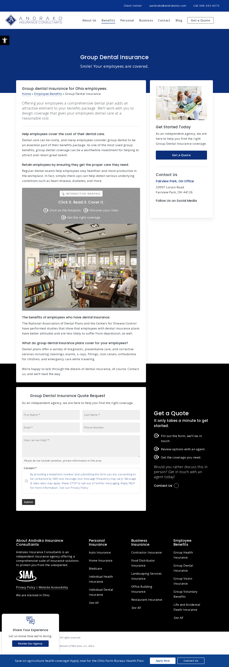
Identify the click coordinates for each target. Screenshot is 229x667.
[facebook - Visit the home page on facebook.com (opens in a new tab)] (204, 637)
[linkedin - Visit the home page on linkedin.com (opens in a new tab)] (211, 637)
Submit (28, 502)
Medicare (95, 569)
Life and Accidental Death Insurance (187, 607)
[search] (222, 20)
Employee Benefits (48, 94)
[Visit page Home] (33, 20)
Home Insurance (100, 560)
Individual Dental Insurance (101, 592)
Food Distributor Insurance (143, 563)
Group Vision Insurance (183, 581)
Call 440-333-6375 (206, 5)
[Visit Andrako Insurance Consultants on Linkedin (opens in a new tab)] (17, 5)
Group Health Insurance (183, 555)
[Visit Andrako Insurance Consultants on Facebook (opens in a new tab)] (11, 5)
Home (26, 94)
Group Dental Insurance (183, 568)
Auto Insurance (100, 552)
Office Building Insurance (141, 589)
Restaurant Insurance (146, 600)
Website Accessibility (53, 587)
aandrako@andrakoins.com (167, 5)
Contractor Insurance (146, 552)
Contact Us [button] (163, 485)
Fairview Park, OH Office (175, 181)
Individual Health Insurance (101, 579)
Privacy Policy (25, 587)
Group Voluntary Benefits (186, 594)
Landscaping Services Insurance (146, 576)
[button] (4, 40)
